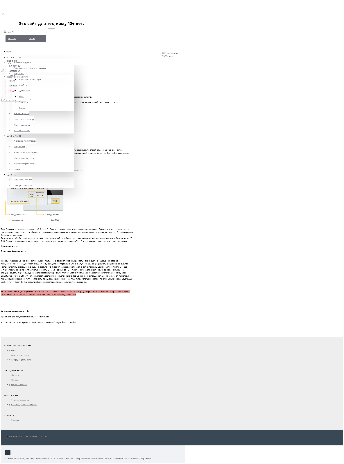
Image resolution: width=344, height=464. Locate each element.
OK (7, 452)
